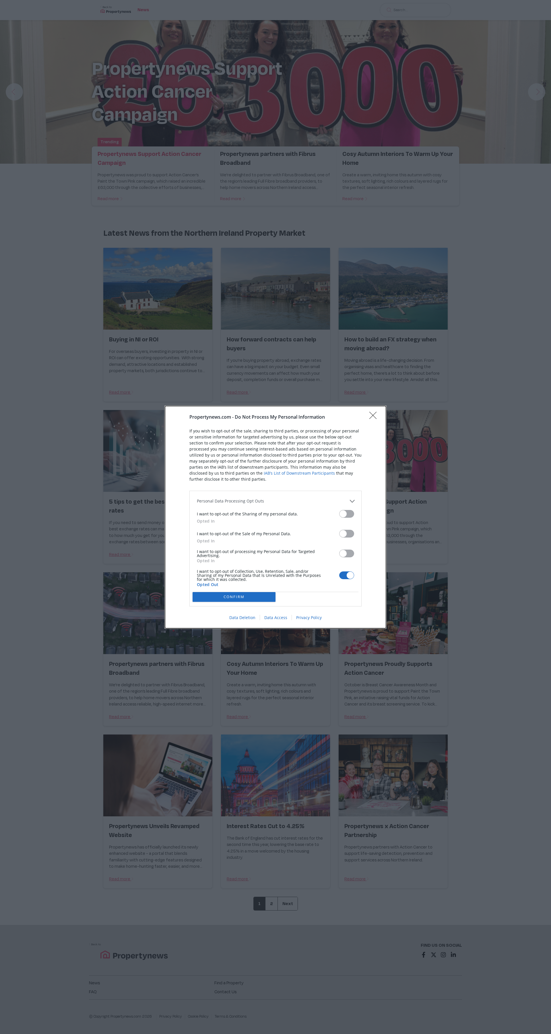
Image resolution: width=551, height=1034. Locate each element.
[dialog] (275, 517)
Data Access (275, 617)
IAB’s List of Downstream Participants (299, 473)
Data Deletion (242, 617)
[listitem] (275, 501)
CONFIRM (234, 596)
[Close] (374, 417)
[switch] (346, 514)
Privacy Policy (309, 617)
